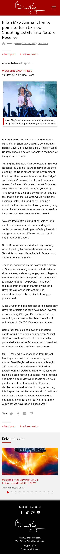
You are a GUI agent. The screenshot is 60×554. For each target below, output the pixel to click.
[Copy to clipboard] (31, 413)
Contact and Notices (30, 549)
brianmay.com (33, 537)
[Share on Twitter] (11, 413)
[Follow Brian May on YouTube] (38, 512)
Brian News (43, 44)
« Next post (9, 54)
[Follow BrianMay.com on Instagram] (33, 512)
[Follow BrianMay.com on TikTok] (27, 512)
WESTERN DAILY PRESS (17, 70)
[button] (8, 492)
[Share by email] (24, 413)
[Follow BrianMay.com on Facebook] (21, 512)
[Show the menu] (54, 8)
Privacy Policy (29, 545)
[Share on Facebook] (18, 413)
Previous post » (29, 54)
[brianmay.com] (30, 8)
